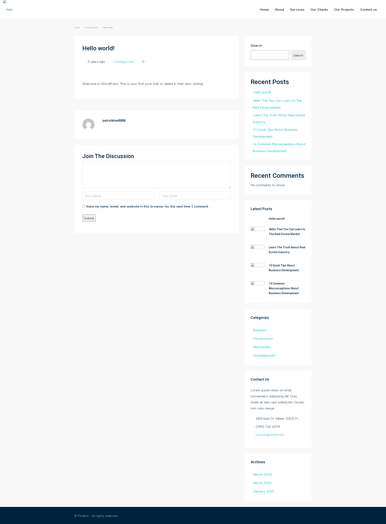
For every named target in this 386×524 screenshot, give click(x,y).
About (279, 9)
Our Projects (344, 9)
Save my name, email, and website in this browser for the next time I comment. (147, 206)
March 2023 (262, 474)
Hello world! (262, 92)
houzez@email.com (270, 434)
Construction (263, 338)
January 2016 (263, 491)
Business (259, 329)
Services (297, 9)
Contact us (368, 9)
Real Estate (261, 346)
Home (264, 9)
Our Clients (319, 9)
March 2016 (262, 482)
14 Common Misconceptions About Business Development (284, 288)
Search (256, 45)
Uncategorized (91, 27)
